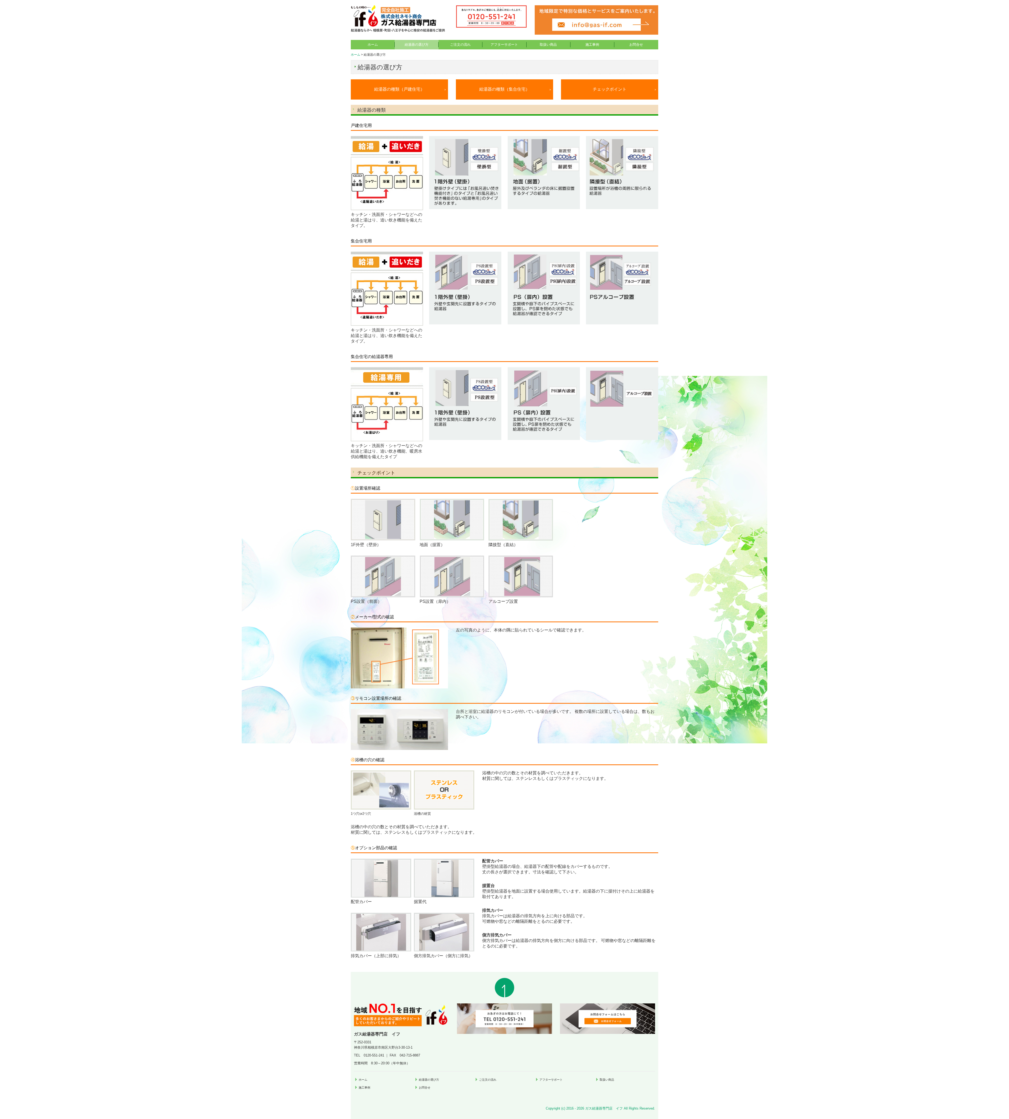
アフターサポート (504, 44)
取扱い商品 (548, 44)
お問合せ (636, 44)
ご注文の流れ (460, 44)
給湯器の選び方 (417, 44)
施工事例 (592, 44)
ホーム (373, 44)
